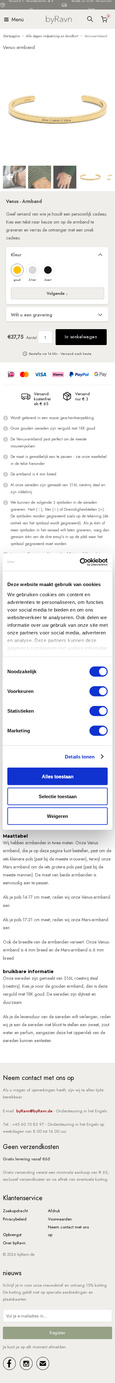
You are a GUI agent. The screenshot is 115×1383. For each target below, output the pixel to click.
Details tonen (80, 756)
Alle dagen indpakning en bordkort (52, 35)
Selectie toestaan (58, 796)
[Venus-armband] (57, 109)
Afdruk (54, 1211)
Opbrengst (12, 1235)
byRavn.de (25, 1254)
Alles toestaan (57, 776)
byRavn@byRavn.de (34, 1111)
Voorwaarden (60, 1219)
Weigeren (57, 816)
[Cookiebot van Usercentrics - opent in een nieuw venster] (81, 562)
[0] (103, 19)
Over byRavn (14, 1243)
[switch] (98, 691)
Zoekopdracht (15, 1211)
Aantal (31, 338)
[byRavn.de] (59, 19)
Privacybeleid (15, 1219)
